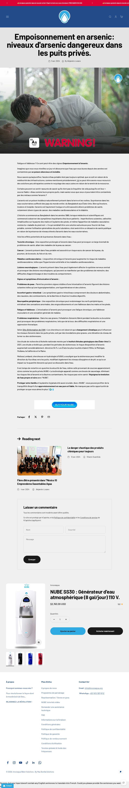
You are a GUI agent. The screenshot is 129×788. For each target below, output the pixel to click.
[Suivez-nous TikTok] (27, 762)
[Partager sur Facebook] (29, 416)
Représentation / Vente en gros (55, 697)
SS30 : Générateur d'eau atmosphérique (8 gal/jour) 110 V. (85, 594)
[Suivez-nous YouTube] (20, 762)
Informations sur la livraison (53, 719)
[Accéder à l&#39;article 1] (10, 659)
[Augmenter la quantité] (66, 619)
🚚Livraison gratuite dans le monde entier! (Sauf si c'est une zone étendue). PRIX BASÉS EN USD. (44, 3)
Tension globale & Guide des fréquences (53, 749)
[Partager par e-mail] (48, 416)
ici (78, 180)
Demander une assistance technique (52, 708)
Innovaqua (54, 585)
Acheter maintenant (105, 631)
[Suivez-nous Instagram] (14, 762)
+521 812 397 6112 (97, 693)
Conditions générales (50, 724)
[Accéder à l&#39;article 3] (30, 659)
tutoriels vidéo (50, 702)
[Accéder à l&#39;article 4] (40, 659)
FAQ (43, 715)
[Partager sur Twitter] (35, 416)
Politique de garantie (50, 734)
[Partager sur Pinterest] (42, 416)
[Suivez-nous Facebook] (7, 762)
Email (8, 786)
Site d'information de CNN (34, 330)
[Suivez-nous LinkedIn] (33, 762)
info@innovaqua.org (94, 688)
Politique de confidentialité (64, 518)
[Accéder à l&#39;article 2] (20, 659)
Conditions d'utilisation (51, 743)
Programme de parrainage (52, 693)
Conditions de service (89, 518)
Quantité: (54, 613)
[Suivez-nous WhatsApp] (40, 762)
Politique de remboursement (54, 738)
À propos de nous (49, 688)
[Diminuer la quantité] (54, 619)
